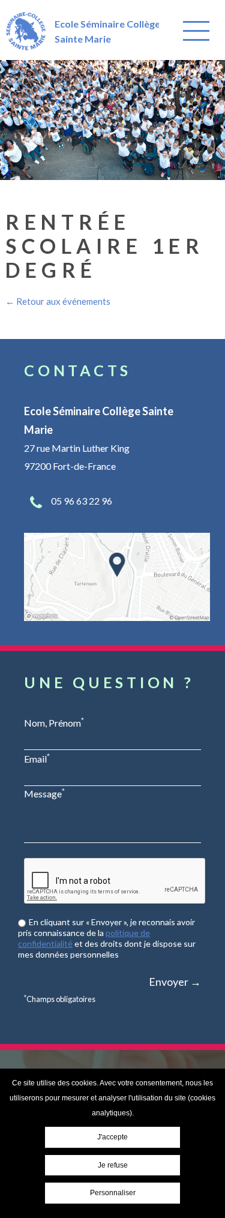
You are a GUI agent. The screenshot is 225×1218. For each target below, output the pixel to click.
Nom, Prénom (54, 722)
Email (37, 758)
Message (44, 793)
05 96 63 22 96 (81, 500)
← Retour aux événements (57, 301)
